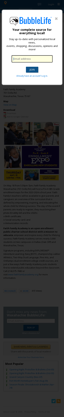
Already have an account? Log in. (32, 75)
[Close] (56, 18)
